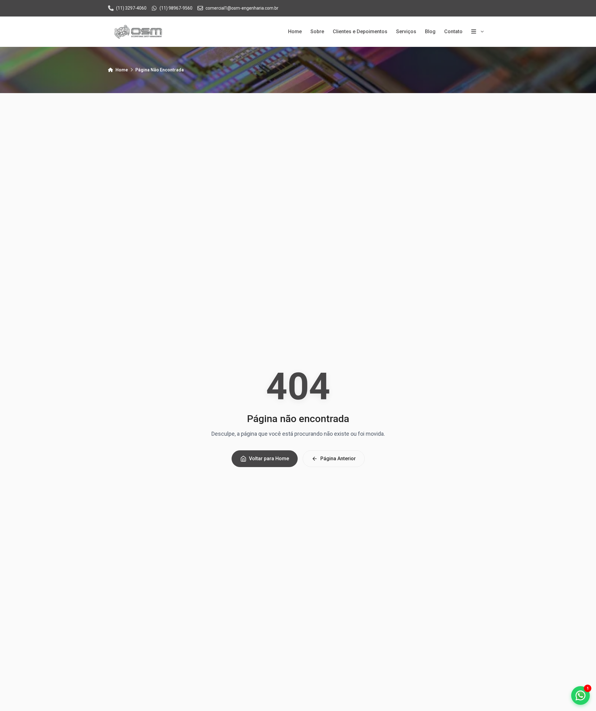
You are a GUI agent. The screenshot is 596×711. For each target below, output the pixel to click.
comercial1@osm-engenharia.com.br (241, 8)
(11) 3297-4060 (131, 8)
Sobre (317, 31)
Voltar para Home (269, 458)
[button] (580, 695)
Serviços (406, 31)
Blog (430, 31)
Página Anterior (338, 458)
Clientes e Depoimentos (360, 31)
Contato (453, 31)
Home (295, 31)
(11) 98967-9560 (176, 8)
